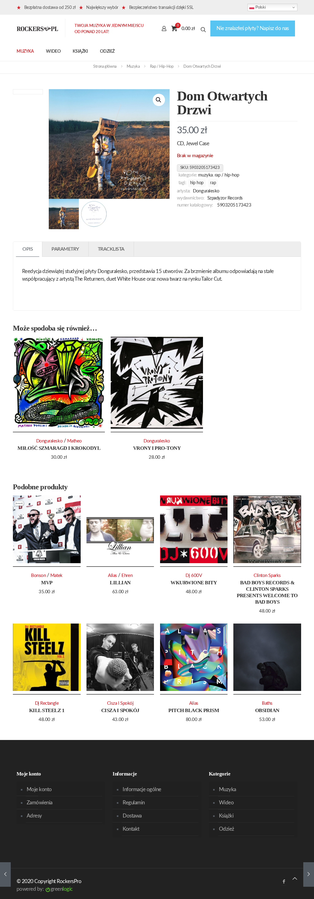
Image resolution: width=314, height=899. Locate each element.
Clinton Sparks (267, 575)
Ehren (126, 575)
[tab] (27, 249)
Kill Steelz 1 (46, 710)
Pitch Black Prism (193, 710)
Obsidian (267, 710)
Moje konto (39, 789)
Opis (27, 249)
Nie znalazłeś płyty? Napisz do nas (252, 28)
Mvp (46, 583)
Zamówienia (39, 802)
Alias (112, 575)
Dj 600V (194, 575)
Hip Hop (197, 183)
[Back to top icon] (294, 878)
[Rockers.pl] (37, 28)
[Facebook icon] (283, 881)
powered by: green (45, 889)
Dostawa (132, 815)
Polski (260, 7)
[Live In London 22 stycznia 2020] (308, 874)
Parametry (65, 249)
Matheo (74, 441)
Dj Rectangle (47, 703)
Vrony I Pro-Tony (157, 448)
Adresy (34, 815)
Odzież (226, 829)
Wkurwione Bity (193, 583)
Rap (213, 183)
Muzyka (133, 67)
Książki (226, 815)
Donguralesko (206, 191)
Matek (56, 575)
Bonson (38, 575)
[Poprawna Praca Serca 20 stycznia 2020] (5, 874)
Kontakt (131, 829)
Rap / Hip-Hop (162, 67)
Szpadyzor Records (225, 198)
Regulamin (133, 802)
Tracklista (111, 249)
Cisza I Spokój (120, 710)
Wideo (226, 802)
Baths (267, 703)
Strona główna (105, 67)
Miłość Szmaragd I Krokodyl (58, 448)
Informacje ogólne (142, 789)
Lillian (120, 583)
